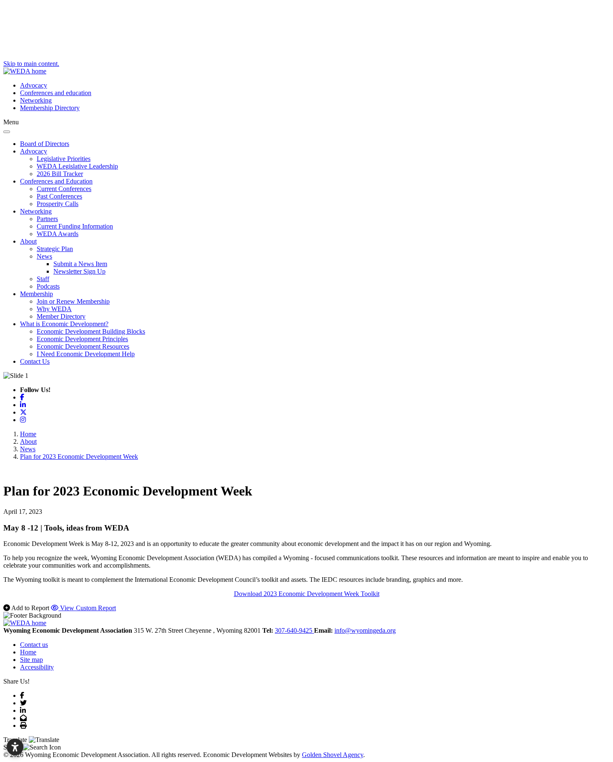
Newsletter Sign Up (79, 271)
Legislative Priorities (63, 158)
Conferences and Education (56, 181)
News (44, 256)
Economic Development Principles (82, 338)
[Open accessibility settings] (15, 747)
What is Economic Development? (64, 323)
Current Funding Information (75, 226)
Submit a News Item (80, 263)
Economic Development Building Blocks (91, 331)
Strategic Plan (55, 248)
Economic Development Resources (83, 346)
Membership (36, 293)
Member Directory (61, 316)
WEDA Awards (57, 233)
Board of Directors (44, 143)
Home (28, 652)
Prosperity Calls (57, 203)
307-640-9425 (294, 630)
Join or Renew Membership (73, 301)
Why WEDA (54, 308)
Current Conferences (64, 188)
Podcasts (48, 286)
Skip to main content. (31, 63)
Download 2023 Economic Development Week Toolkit (306, 593)
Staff (43, 278)
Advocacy (33, 85)
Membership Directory (50, 107)
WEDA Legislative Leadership (77, 166)
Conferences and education (55, 92)
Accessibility (37, 667)
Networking (36, 100)
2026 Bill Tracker (60, 173)
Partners (47, 218)
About (28, 241)
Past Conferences (59, 196)
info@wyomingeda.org (365, 630)
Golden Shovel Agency (332, 754)
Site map (31, 659)
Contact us (34, 644)
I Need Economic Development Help (86, 353)
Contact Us (35, 361)
